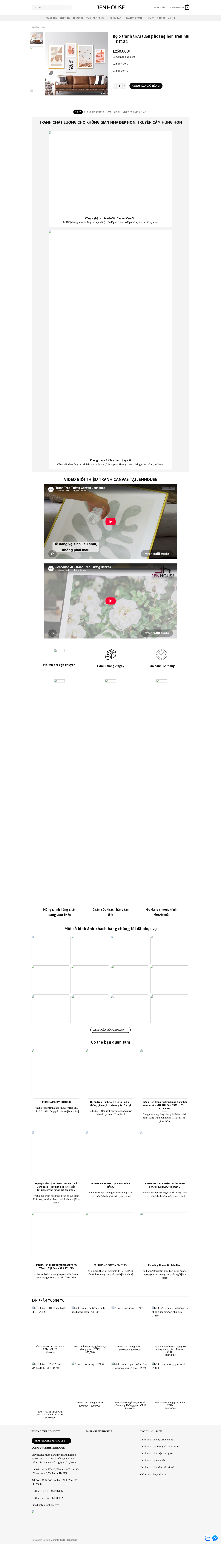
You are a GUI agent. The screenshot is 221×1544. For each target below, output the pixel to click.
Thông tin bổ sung (94, 112)
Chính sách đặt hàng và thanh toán (159, 1446)
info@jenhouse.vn (49, 1504)
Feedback (78, 18)
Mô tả (78, 112)
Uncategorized (38, 27)
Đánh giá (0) (113, 112)
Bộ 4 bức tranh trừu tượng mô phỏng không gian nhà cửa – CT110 (170, 1349)
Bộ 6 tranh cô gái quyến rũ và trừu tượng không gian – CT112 (130, 1404)
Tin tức (161, 18)
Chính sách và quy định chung (156, 1439)
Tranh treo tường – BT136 (90, 1402)
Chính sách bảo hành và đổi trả (157, 1467)
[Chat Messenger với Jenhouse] (215, 1538)
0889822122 (57, 1497)
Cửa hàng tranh (134, 18)
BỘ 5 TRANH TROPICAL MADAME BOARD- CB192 (50, 1413)
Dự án (151, 18)
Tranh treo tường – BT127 (130, 1346)
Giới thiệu (65, 18)
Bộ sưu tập (115, 18)
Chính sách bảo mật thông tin (156, 1453)
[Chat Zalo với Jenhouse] (208, 1538)
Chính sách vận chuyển (153, 1460)
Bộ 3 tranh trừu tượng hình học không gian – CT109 (90, 1348)
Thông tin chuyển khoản (153, 1474)
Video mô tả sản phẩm (134, 112)
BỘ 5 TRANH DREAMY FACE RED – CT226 (50, 1348)
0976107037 (56, 1490)
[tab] (78, 112)
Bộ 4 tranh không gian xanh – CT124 (170, 1404)
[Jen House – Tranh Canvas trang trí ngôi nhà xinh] (110, 7)
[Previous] (50, 63)
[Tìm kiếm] (69, 7)
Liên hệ (171, 18)
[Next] (103, 63)
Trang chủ (51, 18)
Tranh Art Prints (95, 18)
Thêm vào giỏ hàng (146, 85)
